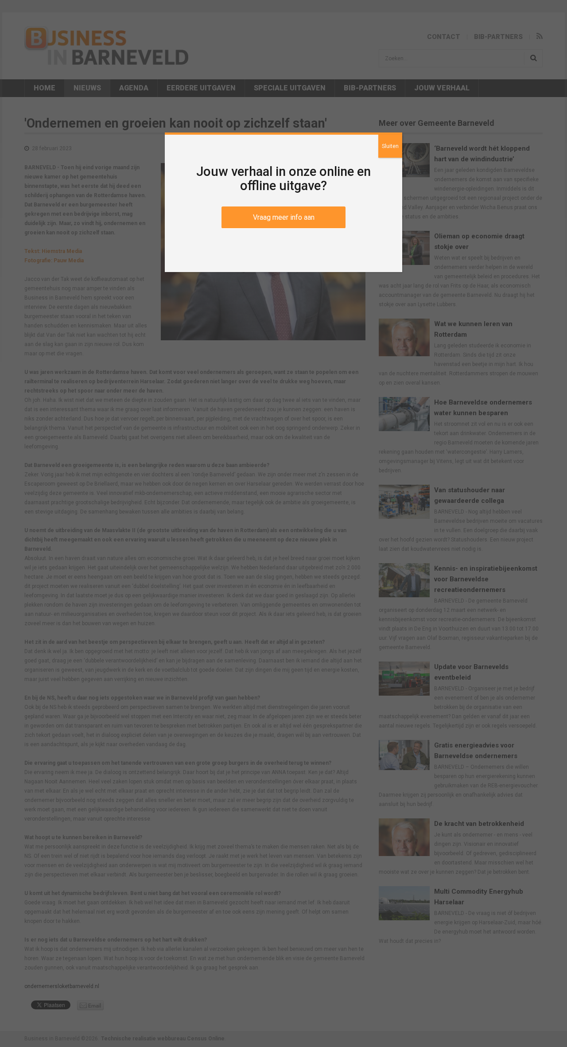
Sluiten (390, 146)
